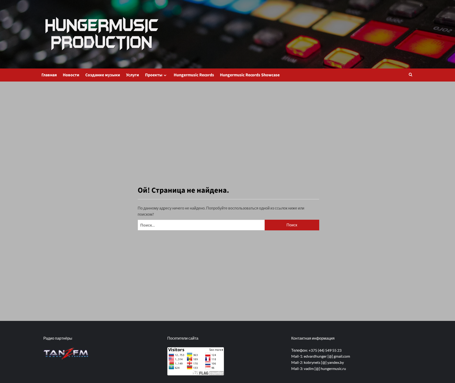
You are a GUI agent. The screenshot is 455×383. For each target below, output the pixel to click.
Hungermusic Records (194, 75)
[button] (411, 75)
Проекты (153, 75)
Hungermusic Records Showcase (250, 75)
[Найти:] (201, 225)
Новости (71, 75)
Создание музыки (102, 75)
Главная (49, 75)
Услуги (132, 75)
